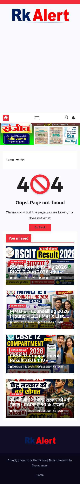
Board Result (18, 350)
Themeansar (40, 465)
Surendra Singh (52, 322)
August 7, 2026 (24, 411)
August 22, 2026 (24, 278)
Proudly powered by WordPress (27, 460)
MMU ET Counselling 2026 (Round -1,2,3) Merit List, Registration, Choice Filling (40, 316)
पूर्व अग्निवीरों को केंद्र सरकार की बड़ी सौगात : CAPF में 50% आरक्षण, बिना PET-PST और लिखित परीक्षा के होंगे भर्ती (40, 407)
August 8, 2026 (24, 322)
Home (10, 160)
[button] (66, 117)
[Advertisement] (40, 66)
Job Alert (16, 394)
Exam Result (18, 262)
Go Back (40, 227)
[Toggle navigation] (37, 118)
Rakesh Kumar (52, 278)
